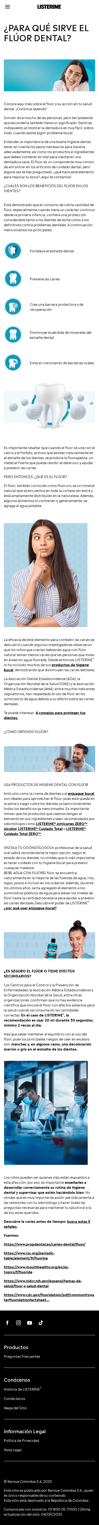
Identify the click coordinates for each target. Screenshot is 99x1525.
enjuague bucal (81, 793)
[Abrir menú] (15, 6)
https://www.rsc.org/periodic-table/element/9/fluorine (29, 1255)
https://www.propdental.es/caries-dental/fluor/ (45, 1243)
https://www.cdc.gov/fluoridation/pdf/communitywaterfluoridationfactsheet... (49, 1297)
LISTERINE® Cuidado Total (40, 828)
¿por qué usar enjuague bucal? (30, 907)
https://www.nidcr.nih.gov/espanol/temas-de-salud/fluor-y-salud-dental (43, 1283)
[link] (7, 1322)
